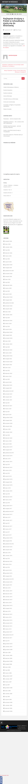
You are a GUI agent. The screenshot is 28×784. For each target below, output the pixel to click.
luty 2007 (7, 684)
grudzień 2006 (8, 687)
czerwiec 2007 (8, 679)
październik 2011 (9, 635)
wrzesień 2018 (8, 485)
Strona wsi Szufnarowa (9, 102)
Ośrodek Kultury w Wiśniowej (10, 99)
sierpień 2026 (8, 241)
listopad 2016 (8, 541)
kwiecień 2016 (8, 561)
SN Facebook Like (4, 775)
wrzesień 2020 (8, 423)
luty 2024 (7, 326)
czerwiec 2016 (8, 555)
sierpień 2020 (8, 426)
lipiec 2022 (8, 367)
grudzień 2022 (8, 355)
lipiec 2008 (8, 667)
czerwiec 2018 (8, 491)
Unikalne (16, 185)
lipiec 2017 (8, 517)
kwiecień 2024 (8, 320)
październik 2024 (9, 303)
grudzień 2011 (8, 632)
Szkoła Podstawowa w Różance (11, 87)
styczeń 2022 (8, 382)
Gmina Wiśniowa (7, 96)
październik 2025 (9, 270)
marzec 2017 (8, 529)
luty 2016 (7, 567)
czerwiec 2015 (8, 590)
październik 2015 (9, 579)
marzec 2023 (8, 353)
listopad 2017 (8, 508)
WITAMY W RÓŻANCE (10, 2)
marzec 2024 (8, 323)
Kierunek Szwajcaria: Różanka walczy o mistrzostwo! (13, 135)
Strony (5, 185)
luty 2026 (7, 259)
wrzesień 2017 (8, 514)
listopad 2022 (8, 358)
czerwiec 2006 (8, 693)
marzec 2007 (8, 682)
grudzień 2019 (8, 447)
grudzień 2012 (8, 620)
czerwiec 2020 (8, 432)
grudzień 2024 (8, 297)
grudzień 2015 (8, 573)
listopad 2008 (8, 664)
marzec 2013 (8, 617)
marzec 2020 (8, 441)
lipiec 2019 (8, 458)
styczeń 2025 (8, 294)
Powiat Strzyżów (7, 109)
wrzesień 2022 (8, 361)
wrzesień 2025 (8, 273)
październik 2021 (9, 391)
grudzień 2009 (8, 649)
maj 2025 (7, 282)
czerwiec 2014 (8, 596)
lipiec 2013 (8, 611)
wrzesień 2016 (8, 546)
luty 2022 (7, 379)
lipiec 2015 (8, 588)
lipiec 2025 (8, 279)
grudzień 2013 (8, 605)
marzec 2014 (8, 602)
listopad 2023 (8, 335)
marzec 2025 (8, 288)
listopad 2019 (8, 449)
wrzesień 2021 (8, 394)
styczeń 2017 (8, 535)
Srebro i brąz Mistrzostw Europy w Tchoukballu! (12, 131)
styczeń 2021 (8, 414)
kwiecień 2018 (8, 496)
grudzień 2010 (8, 643)
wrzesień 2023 (8, 338)
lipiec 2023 (8, 341)
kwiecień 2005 (8, 708)
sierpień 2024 (8, 308)
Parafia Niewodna (7, 90)
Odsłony (10, 185)
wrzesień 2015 (8, 582)
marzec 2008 (8, 673)
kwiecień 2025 (8, 285)
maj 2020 (7, 435)
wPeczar (23, 725)
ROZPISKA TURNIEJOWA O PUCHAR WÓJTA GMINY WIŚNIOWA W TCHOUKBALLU (13, 65)
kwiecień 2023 (8, 350)
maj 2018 (7, 494)
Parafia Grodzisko (7, 93)
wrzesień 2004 (8, 711)
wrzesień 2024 (8, 306)
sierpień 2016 (8, 549)
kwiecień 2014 (8, 599)
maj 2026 (7, 250)
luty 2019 (7, 473)
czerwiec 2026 (8, 247)
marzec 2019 (8, 470)
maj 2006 (7, 696)
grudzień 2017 (8, 505)
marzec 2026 (8, 256)
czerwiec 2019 (8, 461)
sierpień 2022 (8, 364)
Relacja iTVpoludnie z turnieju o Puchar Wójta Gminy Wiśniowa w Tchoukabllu (15, 71)
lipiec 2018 (8, 488)
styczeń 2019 (8, 476)
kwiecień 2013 (8, 614)
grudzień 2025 (8, 264)
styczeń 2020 (8, 444)
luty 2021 (7, 411)
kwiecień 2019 (8, 467)
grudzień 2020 (8, 417)
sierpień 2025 (8, 276)
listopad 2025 (8, 267)
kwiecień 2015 (8, 593)
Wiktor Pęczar (18, 30)
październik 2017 (9, 511)
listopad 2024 (8, 300)
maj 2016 (7, 558)
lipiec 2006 (8, 690)
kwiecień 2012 (8, 626)
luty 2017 (7, 532)
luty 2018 (7, 502)
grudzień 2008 (8, 661)
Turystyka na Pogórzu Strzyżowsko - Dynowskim (12, 105)
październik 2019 (9, 452)
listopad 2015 (8, 576)
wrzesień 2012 (8, 623)
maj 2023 (7, 347)
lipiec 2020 (8, 429)
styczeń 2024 (8, 329)
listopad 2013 (8, 608)
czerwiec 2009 (8, 655)
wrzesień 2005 (8, 702)
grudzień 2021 (8, 385)
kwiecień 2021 (8, 405)
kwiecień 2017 (8, 526)
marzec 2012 (8, 629)
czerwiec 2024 (8, 314)
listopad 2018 (8, 482)
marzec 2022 (8, 376)
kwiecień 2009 (8, 658)
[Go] (23, 78)
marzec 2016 (8, 564)
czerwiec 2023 (8, 344)
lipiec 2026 (8, 244)
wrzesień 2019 (8, 455)
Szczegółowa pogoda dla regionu (11, 174)
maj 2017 (7, 523)
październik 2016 (9, 543)
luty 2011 (7, 640)
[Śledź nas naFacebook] (1, 722)
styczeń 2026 (8, 261)
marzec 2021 (8, 408)
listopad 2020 (8, 420)
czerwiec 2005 (8, 705)
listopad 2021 (8, 388)
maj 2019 (7, 464)
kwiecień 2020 (8, 438)
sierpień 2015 (8, 585)
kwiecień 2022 (8, 373)
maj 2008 (7, 670)
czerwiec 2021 (8, 400)
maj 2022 (7, 370)
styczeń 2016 (8, 570)
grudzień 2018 (8, 479)
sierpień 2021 (8, 397)
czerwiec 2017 (8, 520)
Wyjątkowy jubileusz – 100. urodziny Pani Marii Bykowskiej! (13, 122)
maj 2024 (7, 317)
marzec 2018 (8, 499)
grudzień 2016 (8, 538)
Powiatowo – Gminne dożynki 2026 (12, 119)
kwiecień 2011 (8, 637)
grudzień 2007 (8, 676)
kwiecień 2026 (8, 253)
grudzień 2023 (8, 332)
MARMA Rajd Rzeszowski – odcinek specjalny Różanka (12, 126)
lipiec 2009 (8, 652)
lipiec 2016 (8, 552)
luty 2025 (7, 291)
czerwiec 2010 (8, 646)
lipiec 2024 (8, 311)
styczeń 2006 (8, 699)
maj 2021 (7, 402)
